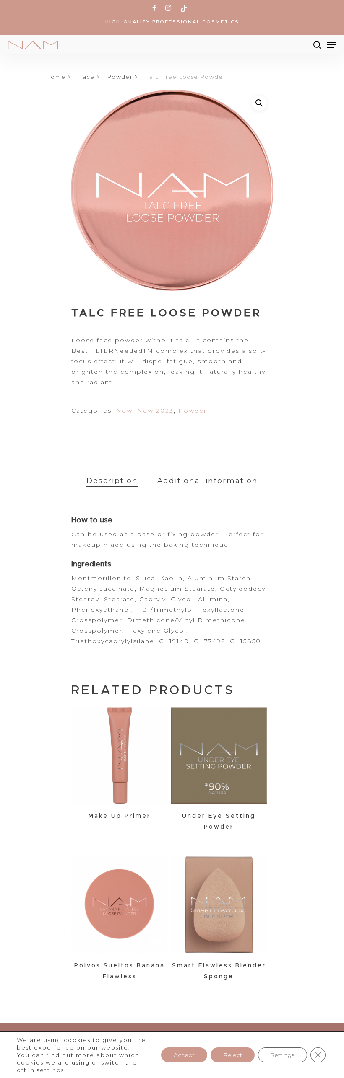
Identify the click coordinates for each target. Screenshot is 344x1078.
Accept (184, 1055)
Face (86, 77)
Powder (120, 77)
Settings (282, 1055)
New (124, 410)
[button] (259, 103)
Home (56, 77)
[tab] (112, 481)
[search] (317, 45)
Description (112, 480)
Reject (232, 1055)
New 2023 (155, 410)
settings (50, 1070)
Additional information (207, 480)
